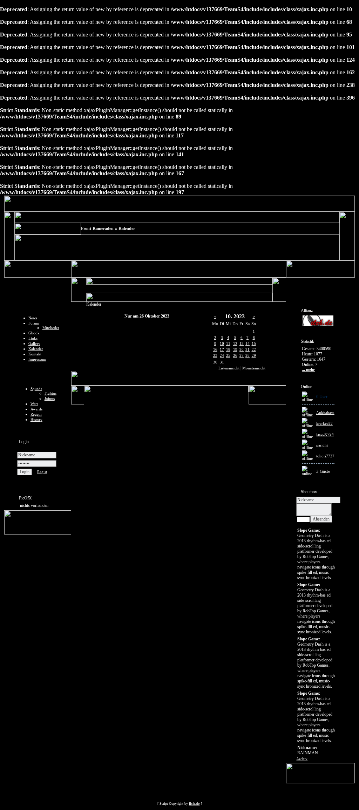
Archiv (301, 759)
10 (222, 343)
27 (241, 355)
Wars (34, 404)
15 (254, 343)
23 (215, 355)
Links (33, 338)
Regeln (36, 414)
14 (247, 343)
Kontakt (34, 354)
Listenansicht (228, 368)
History (36, 419)
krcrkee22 (324, 423)
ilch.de (194, 803)
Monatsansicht (253, 368)
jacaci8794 (325, 434)
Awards (36, 409)
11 (228, 343)
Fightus (50, 393)
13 (241, 343)
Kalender (35, 349)
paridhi (322, 445)
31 (222, 362)
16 (215, 349)
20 (241, 349)
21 (247, 349)
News (32, 318)
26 (235, 355)
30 (215, 362)
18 (228, 349)
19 (235, 349)
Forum (33, 323)
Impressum (37, 359)
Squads (36, 389)
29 (254, 355)
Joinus (50, 398)
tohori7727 (325, 456)
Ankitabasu (325, 412)
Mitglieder (50, 328)
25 (228, 355)
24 (222, 355)
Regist (42, 472)
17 (222, 349)
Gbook (34, 333)
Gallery (34, 343)
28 (247, 355)
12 (235, 343)
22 (254, 349)
